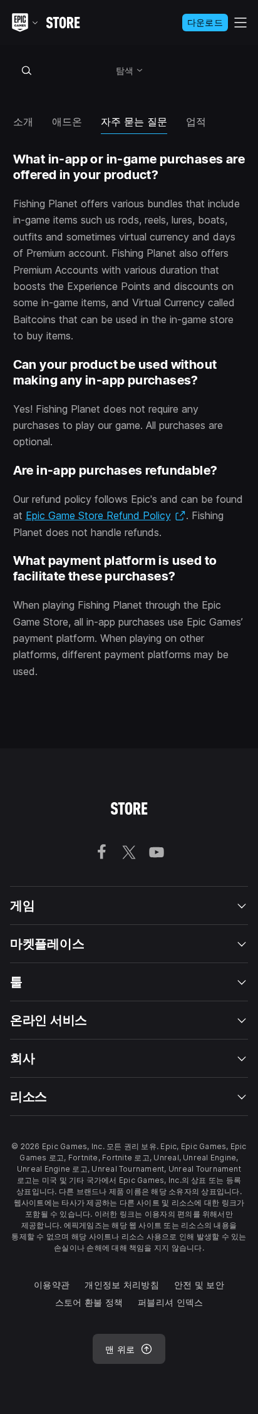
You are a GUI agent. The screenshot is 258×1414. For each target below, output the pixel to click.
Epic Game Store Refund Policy (106, 515)
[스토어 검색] (27, 70)
